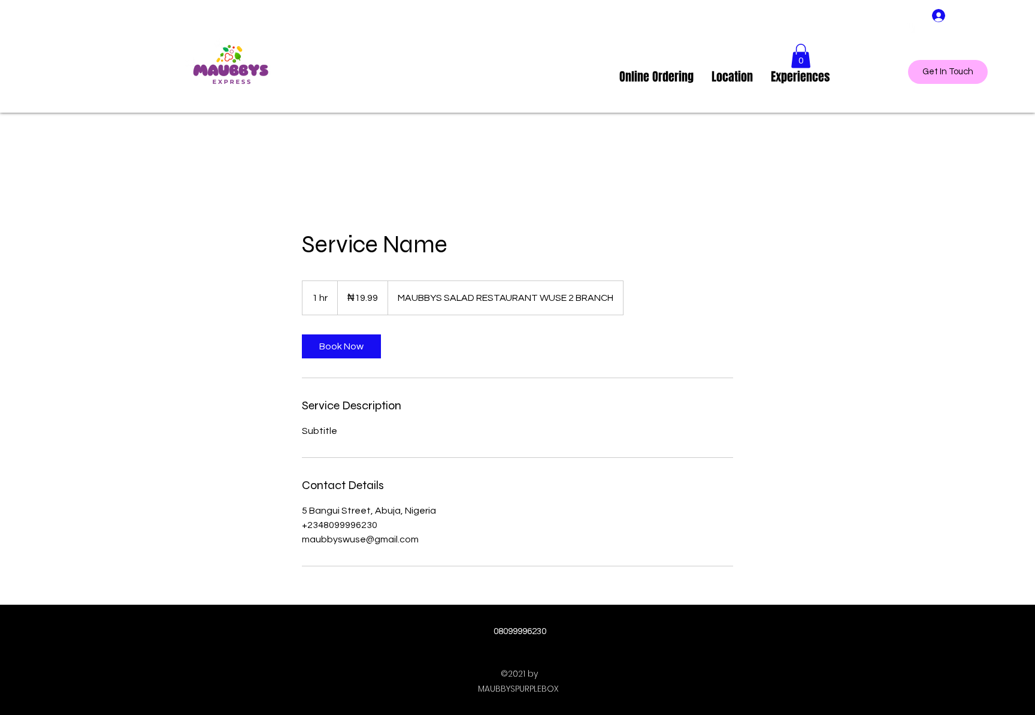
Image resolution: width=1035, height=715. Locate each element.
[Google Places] (911, 27)
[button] (801, 56)
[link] (341, 346)
